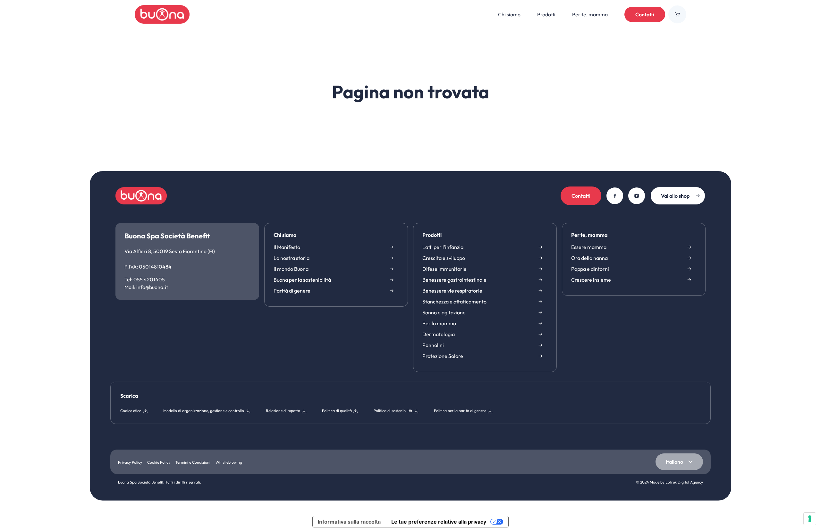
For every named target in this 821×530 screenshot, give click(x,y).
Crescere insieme (591, 280)
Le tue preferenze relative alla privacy (438, 521)
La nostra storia (291, 258)
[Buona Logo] (162, 14)
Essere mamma (588, 247)
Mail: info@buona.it (146, 287)
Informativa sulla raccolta (349, 521)
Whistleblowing (229, 462)
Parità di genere (292, 290)
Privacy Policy (130, 462)
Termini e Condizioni (192, 462)
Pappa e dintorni (590, 269)
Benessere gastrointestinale (454, 280)
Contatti (644, 14)
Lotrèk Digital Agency (684, 482)
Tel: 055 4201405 (144, 279)
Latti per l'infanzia (442, 247)
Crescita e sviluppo (443, 258)
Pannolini (433, 345)
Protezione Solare (442, 356)
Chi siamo (285, 235)
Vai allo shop (675, 196)
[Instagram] (636, 195)
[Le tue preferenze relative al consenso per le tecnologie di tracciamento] (810, 519)
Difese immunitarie (444, 269)
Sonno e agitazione (444, 312)
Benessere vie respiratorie (452, 290)
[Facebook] (614, 195)
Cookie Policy (158, 462)
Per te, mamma (589, 235)
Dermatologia (438, 334)
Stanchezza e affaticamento (454, 301)
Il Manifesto (287, 247)
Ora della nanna (589, 258)
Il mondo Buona (291, 269)
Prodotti (432, 235)
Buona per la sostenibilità (302, 280)
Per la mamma (439, 323)
